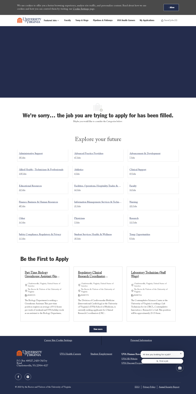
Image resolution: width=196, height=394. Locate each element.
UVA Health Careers (126, 20)
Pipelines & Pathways (103, 20)
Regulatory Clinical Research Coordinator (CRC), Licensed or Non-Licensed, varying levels (93, 274)
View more (98, 329)
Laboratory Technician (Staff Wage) (148, 274)
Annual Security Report (169, 387)
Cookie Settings (81, 9)
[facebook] (18, 377)
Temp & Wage (81, 20)
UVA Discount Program (132, 363)
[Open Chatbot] (179, 367)
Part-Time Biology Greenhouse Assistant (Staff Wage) (41, 274)
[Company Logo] (29, 20)
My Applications (147, 20)
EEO (137, 387)
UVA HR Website (129, 359)
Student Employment (101, 354)
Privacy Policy (149, 387)
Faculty (67, 20)
